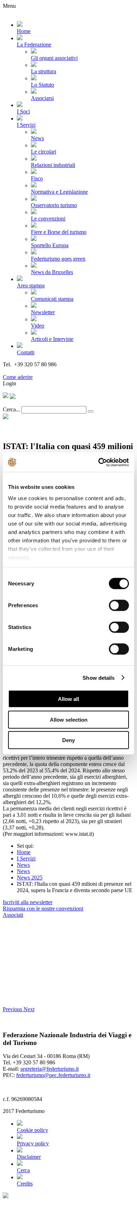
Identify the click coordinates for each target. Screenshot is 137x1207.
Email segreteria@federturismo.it (40, 371)
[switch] (119, 605)
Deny (68, 740)
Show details (99, 677)
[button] (13, 1009)
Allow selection (68, 719)
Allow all (68, 699)
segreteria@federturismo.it (49, 1069)
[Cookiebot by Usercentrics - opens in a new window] (98, 462)
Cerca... (11, 409)
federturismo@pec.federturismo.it (53, 1075)
